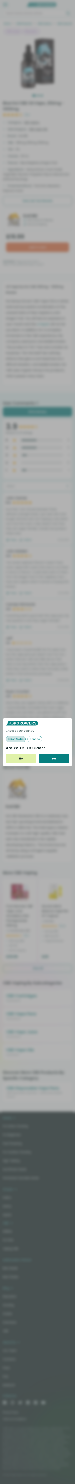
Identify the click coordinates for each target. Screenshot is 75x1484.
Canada (35, 739)
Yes (54, 758)
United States (15, 739)
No (21, 758)
